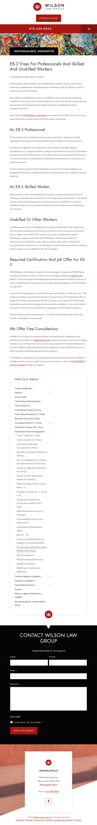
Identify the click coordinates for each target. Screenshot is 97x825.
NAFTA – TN (23, 535)
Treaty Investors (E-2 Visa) (29, 439)
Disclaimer (15, 716)
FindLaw (78, 820)
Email (13, 670)
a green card (77, 275)
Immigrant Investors (26, 563)
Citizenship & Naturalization (28, 401)
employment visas (41, 340)
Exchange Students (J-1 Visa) (28, 422)
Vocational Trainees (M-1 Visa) (29, 427)
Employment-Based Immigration (30, 431)
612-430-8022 (40, 29)
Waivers (18, 392)
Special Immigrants (25, 555)
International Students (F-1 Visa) (30, 414)
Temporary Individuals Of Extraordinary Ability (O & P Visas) (29, 503)
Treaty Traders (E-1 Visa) (28, 435)
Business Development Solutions (59, 820)
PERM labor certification (35, 115)
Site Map (28, 820)
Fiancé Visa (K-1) (22, 405)
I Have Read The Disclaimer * (28, 722)
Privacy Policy (39, 820)
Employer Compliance (25, 580)
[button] (89, 29)
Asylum (18, 589)
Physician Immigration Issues (30, 559)
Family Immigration (23, 388)
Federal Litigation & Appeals (28, 576)
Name (12, 657)
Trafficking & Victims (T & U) (28, 410)
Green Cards (20, 397)
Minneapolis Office (48, 784)
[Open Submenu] (50, 389)
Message (14, 684)
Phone (52, 657)
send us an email (17, 365)
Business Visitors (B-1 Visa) (27, 418)
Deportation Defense (25, 585)
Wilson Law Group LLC (43, 817)
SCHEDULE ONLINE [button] (48, 18)
